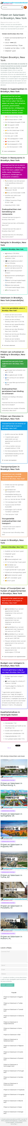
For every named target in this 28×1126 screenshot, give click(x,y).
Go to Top (13, 1124)
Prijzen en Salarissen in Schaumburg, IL (11, 784)
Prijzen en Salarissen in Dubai (13, 1107)
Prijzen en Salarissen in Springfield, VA (11, 815)
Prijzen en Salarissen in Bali (12, 1034)
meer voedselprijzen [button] (10, 151)
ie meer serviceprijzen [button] (10, 460)
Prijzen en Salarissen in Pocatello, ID (11, 907)
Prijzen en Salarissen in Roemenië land (11, 1084)
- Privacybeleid (18, 1122)
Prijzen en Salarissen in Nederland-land (11, 1040)
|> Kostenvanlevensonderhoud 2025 (10, 1119)
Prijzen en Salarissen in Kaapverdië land (11, 1022)
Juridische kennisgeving (11, 1120)
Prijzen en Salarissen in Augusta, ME (11, 845)
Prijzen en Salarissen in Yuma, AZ (11, 876)
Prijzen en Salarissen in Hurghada (14, 1089)
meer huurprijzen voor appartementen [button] (14, 656)
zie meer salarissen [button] (9, 345)
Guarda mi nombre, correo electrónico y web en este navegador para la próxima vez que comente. (14, 979)
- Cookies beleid (22, 1120)
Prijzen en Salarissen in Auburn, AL (11, 937)
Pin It (9, 748)
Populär (14, 992)
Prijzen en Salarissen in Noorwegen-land (11, 1065)
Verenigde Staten (8, 780)
